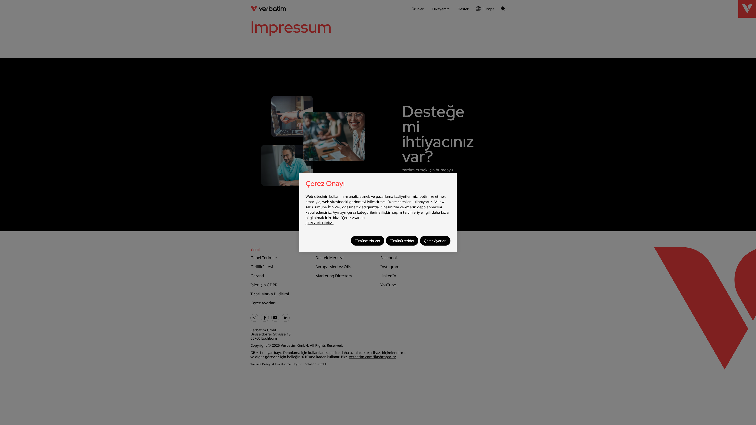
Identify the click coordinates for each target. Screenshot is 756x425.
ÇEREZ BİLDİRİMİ (320, 223)
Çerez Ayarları (435, 240)
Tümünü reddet (402, 240)
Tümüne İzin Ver (367, 240)
